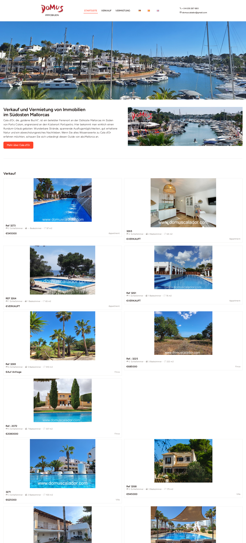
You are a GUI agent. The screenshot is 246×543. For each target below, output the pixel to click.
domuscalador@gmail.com (194, 12)
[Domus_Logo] (52, 5)
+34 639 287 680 (190, 8)
